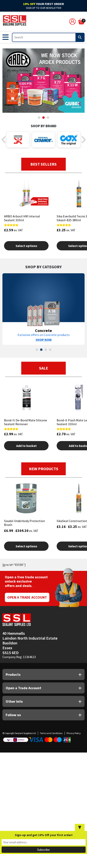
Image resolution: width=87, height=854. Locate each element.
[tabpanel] (43, 80)
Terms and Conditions (51, 733)
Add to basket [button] (26, 446)
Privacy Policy (74, 733)
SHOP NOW (44, 340)
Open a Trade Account (27, 597)
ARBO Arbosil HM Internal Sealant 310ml (22, 218)
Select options (26, 246)
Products (13, 674)
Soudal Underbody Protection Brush (24, 523)
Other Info (14, 701)
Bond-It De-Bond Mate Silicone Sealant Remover (25, 422)
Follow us (13, 715)
